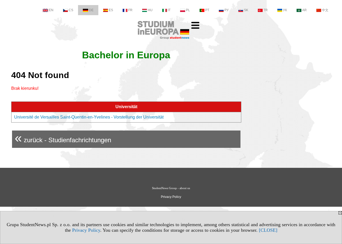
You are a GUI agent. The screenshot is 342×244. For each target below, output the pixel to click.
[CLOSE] (268, 230)
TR (265, 10)
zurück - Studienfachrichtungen (63, 138)
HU (150, 10)
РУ (226, 10)
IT (169, 10)
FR (130, 10)
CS (71, 10)
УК (285, 10)
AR (304, 10)
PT (207, 10)
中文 (325, 10)
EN (51, 10)
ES (111, 10)
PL (188, 10)
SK (246, 10)
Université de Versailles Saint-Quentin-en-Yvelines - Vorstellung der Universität (89, 117)
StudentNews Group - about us (171, 188)
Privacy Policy (86, 230)
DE (91, 10)
